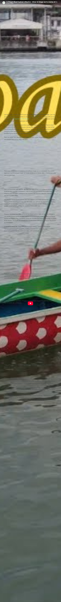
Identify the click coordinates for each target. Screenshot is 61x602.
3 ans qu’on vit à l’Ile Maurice (21, 119)
